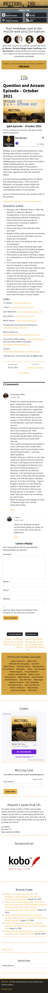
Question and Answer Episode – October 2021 (24, 91)
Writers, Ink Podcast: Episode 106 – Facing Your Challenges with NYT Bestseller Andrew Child (34, 642)
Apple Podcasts (12, 15)
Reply (12, 509)
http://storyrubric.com (24, 316)
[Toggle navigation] (42, 4)
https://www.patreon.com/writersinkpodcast (22, 201)
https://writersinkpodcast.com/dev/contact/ (21, 351)
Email (6, 590)
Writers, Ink (6, 981)
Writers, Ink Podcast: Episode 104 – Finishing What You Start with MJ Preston (13, 641)
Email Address (9, 782)
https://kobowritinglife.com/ (15, 327)
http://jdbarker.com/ (22, 303)
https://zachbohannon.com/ (30, 311)
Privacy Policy (7, 949)
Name (6, 581)
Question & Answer (35, 367)
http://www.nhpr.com (36, 339)
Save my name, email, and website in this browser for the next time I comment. (20, 611)
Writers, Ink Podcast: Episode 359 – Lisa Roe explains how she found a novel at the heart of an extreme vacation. (26, 918)
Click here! (24, 66)
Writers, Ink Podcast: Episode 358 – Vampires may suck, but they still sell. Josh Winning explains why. (26, 926)
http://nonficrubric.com (26, 320)
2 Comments (24, 373)
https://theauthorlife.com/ (22, 307)
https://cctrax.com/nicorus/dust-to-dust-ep (21, 334)
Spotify (36, 15)
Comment (7, 554)
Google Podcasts (12, 20)
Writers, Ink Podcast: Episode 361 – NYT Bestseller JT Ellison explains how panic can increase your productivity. (23, 896)
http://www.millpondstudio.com (16, 344)
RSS (36, 20)
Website (6, 599)
